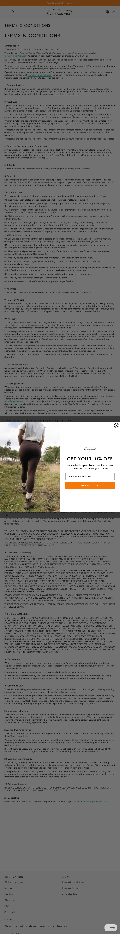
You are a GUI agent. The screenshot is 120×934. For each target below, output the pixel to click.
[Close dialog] (116, 425)
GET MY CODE (90, 485)
